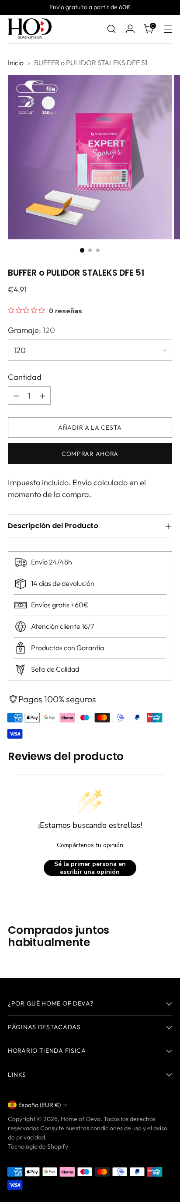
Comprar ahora (90, 454)
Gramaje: (31, 330)
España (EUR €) (39, 1105)
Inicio (16, 62)
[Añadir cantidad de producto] (42, 395)
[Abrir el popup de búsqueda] (111, 29)
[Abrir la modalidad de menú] (168, 29)
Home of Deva (80, 1119)
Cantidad (25, 377)
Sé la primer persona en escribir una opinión (90, 868)
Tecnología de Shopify (38, 1146)
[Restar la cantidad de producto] (16, 395)
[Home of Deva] (30, 29)
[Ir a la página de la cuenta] (130, 29)
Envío (82, 482)
